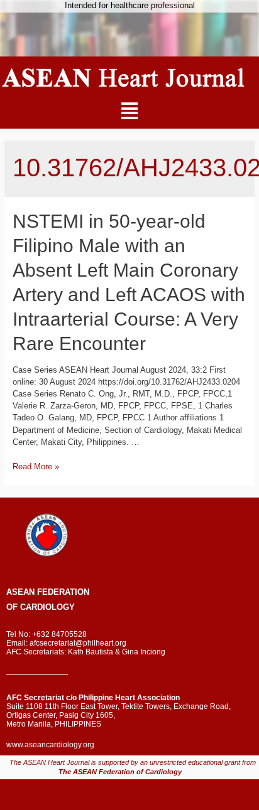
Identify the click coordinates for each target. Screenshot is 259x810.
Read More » (36, 466)
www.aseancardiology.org (50, 744)
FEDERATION (62, 592)
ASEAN (20, 592)
